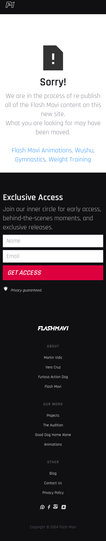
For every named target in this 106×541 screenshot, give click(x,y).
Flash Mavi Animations (42, 150)
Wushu (84, 150)
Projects (53, 415)
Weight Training (70, 159)
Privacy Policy (53, 492)
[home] (7, 4)
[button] (102, 4)
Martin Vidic (53, 357)
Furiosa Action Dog (53, 377)
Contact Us (53, 483)
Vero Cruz (53, 367)
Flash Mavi (53, 386)
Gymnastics (30, 159)
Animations (53, 444)
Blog (53, 473)
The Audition (53, 425)
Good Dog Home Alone (53, 435)
